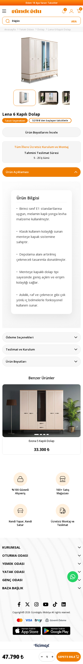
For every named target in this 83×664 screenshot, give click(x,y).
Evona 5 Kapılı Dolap (41, 441)
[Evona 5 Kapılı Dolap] (41, 410)
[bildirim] (64, 12)
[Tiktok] (55, 604)
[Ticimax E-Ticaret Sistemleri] (41, 646)
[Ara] (74, 21)
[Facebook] (19, 604)
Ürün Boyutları (16, 361)
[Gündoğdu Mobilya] (26, 11)
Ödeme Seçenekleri (20, 337)
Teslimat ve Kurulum (20, 349)
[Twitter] (27, 604)
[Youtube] (45, 604)
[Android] (56, 631)
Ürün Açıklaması (17, 172)
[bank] (41, 620)
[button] (36, 434)
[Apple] (27, 631)
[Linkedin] (64, 604)
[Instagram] (36, 604)
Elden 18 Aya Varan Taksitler (42, 2)
